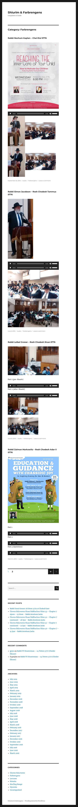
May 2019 (14, 685)
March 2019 (14, 691)
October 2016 (15, 742)
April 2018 (14, 722)
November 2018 (16, 702)
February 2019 (15, 693)
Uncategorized (16, 790)
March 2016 (14, 753)
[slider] (55, 113)
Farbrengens (32, 180)
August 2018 (15, 710)
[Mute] (50, 114)
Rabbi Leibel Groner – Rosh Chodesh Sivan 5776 (31, 342)
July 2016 (13, 747)
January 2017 (15, 736)
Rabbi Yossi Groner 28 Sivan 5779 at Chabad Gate (29, 609)
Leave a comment (45, 180)
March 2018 (14, 725)
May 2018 (13, 719)
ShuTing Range (16, 784)
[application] (33, 114)
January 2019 (15, 696)
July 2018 (13, 713)
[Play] (10, 114)
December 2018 (16, 699)
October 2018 (15, 705)
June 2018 (14, 716)
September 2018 (16, 708)
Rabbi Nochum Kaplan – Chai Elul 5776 (27, 38)
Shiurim (13, 781)
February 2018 (15, 728)
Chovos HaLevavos (17, 773)
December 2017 (16, 730)
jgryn (12, 651)
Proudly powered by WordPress (35, 801)
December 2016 (16, 739)
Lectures (13, 779)
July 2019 (13, 679)
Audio (24, 180)
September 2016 (16, 745)
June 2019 (14, 682)
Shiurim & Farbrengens (25, 12)
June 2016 (14, 750)
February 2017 (15, 733)
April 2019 (14, 688)
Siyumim (13, 787)
